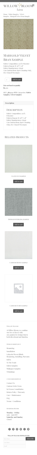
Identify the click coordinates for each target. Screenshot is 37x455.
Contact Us (11, 383)
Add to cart (17, 79)
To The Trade (11, 363)
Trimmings (11, 372)
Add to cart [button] (18, 181)
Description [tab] (9, 103)
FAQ (8, 398)
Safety (9, 360)
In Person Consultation (15, 389)
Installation (11, 351)
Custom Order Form (14, 386)
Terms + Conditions (14, 401)
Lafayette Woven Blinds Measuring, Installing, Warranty (18, 355)
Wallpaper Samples (13, 369)
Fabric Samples (14, 14)
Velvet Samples (16, 95)
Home (5, 14)
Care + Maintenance (14, 395)
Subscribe (30, 439)
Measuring (10, 348)
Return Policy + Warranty (16, 392)
